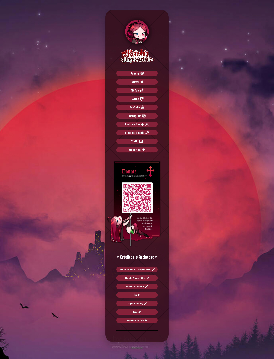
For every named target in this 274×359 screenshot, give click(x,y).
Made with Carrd (137, 348)
